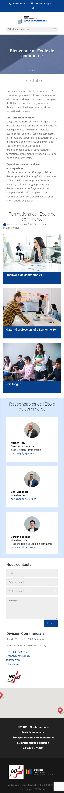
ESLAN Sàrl (40, 789)
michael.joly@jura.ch (22, 453)
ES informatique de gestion (33, 742)
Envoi (50, 623)
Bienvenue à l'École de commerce (32, 53)
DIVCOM (22, 727)
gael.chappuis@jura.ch (23, 498)
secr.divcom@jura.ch (18, 655)
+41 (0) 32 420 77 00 (17, 651)
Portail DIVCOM (33, 748)
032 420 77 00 (22, 3)
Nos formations (39, 727)
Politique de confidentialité (23, 785)
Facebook (13, 664)
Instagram (15, 660)
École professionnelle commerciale (33, 737)
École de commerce (33, 732)
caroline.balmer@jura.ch (24, 547)
